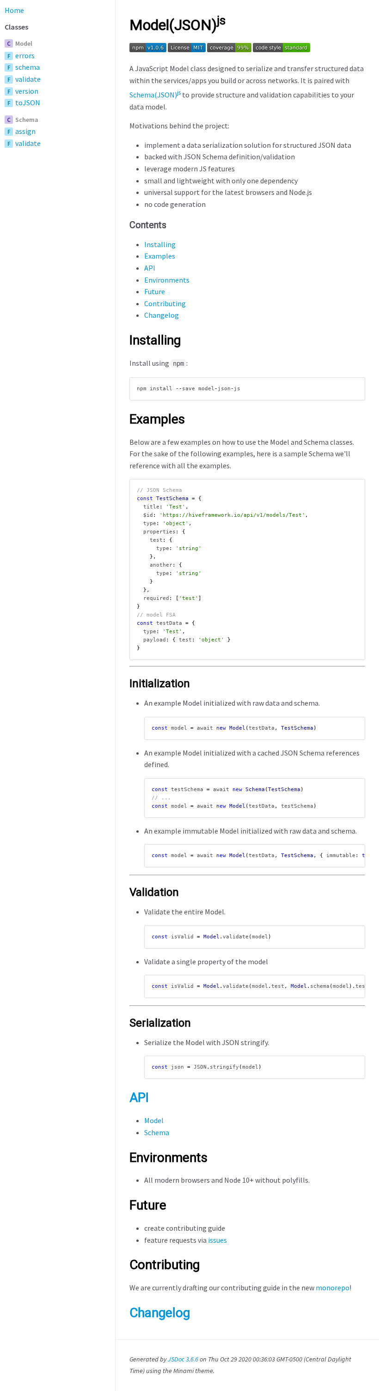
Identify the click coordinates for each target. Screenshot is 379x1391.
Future (154, 291)
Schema (26, 119)
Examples (159, 255)
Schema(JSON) (155, 94)
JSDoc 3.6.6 (183, 1359)
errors (25, 55)
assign (25, 131)
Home (14, 10)
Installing (160, 244)
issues (217, 1240)
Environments (167, 279)
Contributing (165, 303)
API (149, 267)
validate (28, 79)
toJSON (27, 102)
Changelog (161, 315)
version (26, 91)
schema (27, 67)
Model (23, 43)
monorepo (332, 1287)
